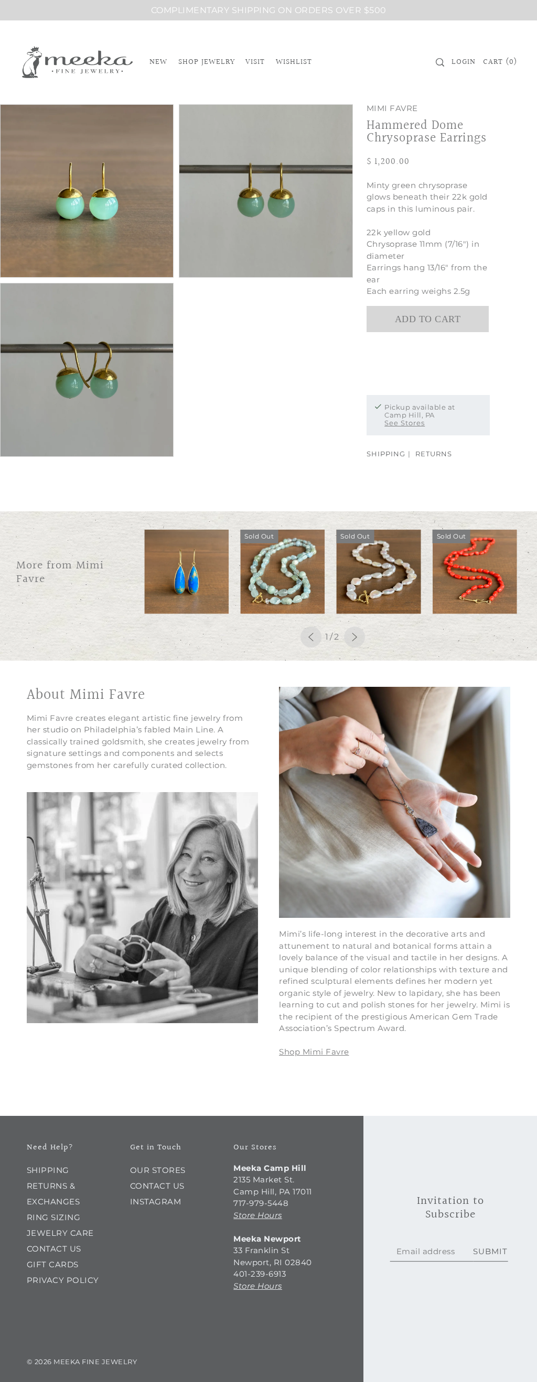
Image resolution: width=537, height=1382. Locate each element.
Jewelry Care (60, 1233)
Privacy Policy (63, 1280)
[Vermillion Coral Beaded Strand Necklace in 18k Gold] (475, 572)
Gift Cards (53, 1264)
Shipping (48, 1170)
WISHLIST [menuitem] (294, 62)
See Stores (404, 423)
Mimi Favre (392, 108)
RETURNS (433, 453)
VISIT (255, 62)
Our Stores (158, 1170)
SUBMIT (490, 1251)
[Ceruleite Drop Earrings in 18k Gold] (186, 572)
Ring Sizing (54, 1217)
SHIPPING (386, 453)
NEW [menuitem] (158, 62)
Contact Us (54, 1249)
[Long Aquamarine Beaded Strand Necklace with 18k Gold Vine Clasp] (282, 572)
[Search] (440, 62)
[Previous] (310, 637)
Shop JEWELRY (206, 62)
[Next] (354, 637)
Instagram (155, 1201)
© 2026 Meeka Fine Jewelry (82, 1361)
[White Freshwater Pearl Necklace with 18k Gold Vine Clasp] (378, 572)
